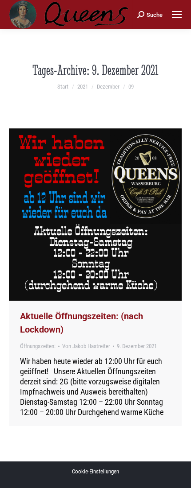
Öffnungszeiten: (38, 346)
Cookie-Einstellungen (95, 471)
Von (86, 346)
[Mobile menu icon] (176, 14)
